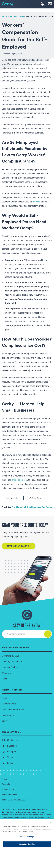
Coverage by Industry (12, 661)
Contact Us (12, 740)
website (36, 202)
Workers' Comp (35, 498)
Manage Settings (27, 837)
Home (4, 16)
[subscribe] (48, 634)
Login (4, 721)
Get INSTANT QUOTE (17, 546)
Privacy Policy (8, 789)
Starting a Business (12, 498)
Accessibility (7, 784)
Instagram (11, 752)
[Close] (51, 822)
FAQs (4, 698)
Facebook (12, 746)
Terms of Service (9, 795)
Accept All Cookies (27, 844)
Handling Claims (10, 667)
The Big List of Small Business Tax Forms (31, 507)
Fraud (4, 779)
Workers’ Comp (9, 704)
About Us (6, 673)
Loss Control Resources (13, 709)
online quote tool (19, 480)
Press (4, 679)
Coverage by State (10, 656)
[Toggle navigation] (50, 4)
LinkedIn (11, 763)
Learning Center (17, 16)
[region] (27, 834)
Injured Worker (9, 715)
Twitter (10, 757)
